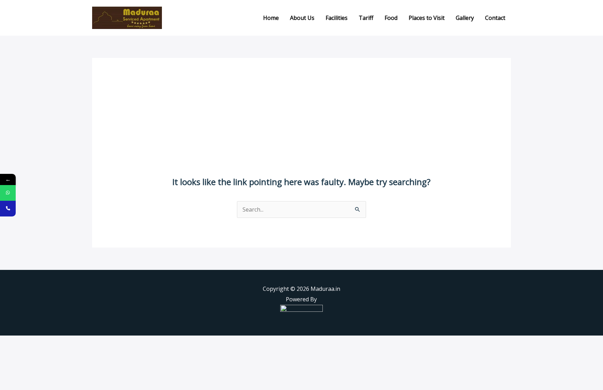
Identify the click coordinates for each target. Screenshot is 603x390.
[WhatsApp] (8, 193)
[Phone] (8, 208)
